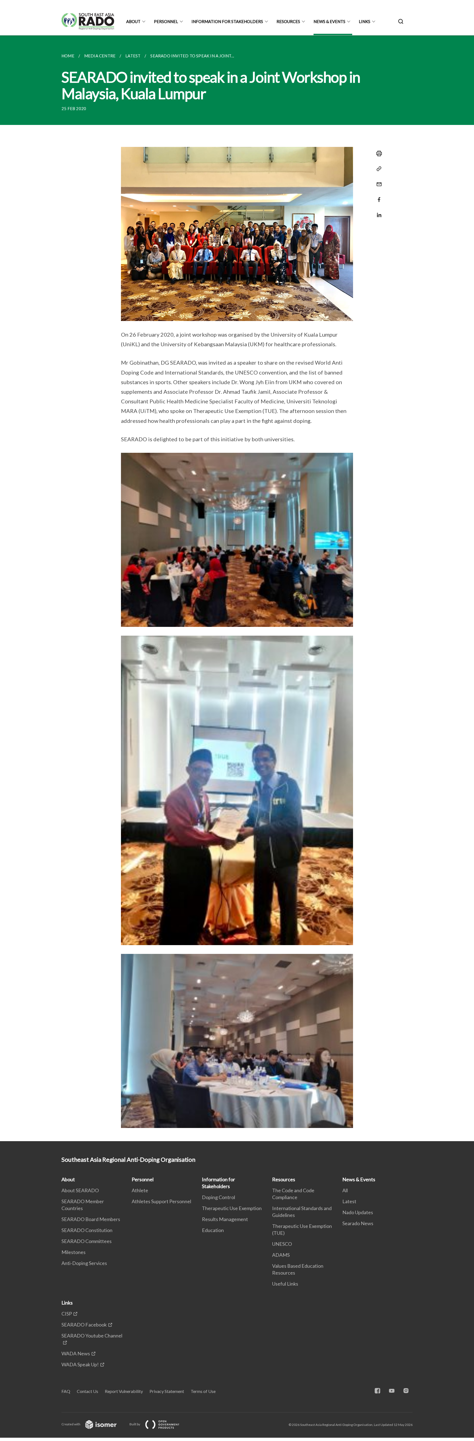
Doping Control (218, 1197)
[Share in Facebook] (377, 196)
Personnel (166, 21)
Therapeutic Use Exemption (232, 1208)
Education (213, 1230)
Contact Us (87, 1391)
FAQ (65, 1391)
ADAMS (281, 1255)
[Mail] (377, 180)
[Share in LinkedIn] (377, 211)
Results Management (225, 1219)
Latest (349, 1201)
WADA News (75, 1353)
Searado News (357, 1223)
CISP (66, 1314)
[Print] (377, 153)
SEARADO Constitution (86, 1230)
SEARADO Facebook (84, 1325)
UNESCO (282, 1244)
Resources (288, 21)
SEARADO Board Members (90, 1219)
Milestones (73, 1252)
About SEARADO (80, 1190)
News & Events (329, 21)
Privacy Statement (166, 1391)
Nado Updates (357, 1212)
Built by (135, 1424)
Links (364, 21)
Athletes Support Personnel (161, 1201)
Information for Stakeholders (227, 21)
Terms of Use (203, 1391)
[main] (237, 588)
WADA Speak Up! (80, 1364)
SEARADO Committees (86, 1241)
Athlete (140, 1190)
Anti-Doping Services (84, 1263)
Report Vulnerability (124, 1391)
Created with (71, 1424)
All (345, 1190)
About (133, 21)
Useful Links (285, 1284)
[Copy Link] (377, 168)
